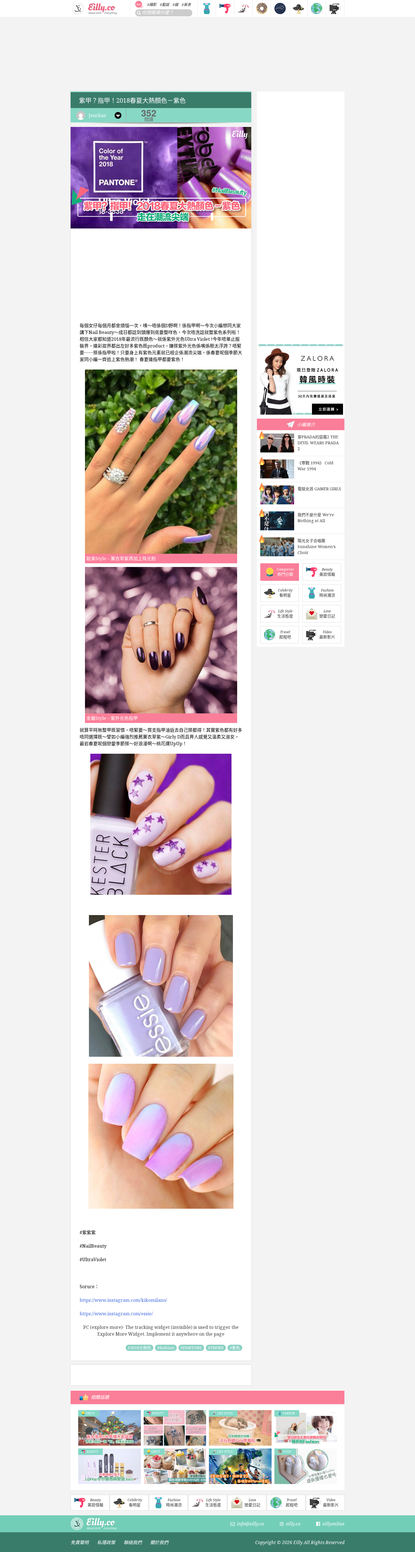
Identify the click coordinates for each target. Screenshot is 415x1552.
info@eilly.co (250, 1524)
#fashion (165, 1347)
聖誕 (165, 4)
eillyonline (333, 1524)
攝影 (152, 4)
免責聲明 (80, 1542)
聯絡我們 (133, 1542)
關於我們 (159, 1542)
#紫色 (235, 1347)
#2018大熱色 (139, 1347)
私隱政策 (106, 1542)
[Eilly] (95, 8)
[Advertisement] (207, 54)
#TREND (216, 1347)
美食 (187, 4)
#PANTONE (191, 1347)
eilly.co (293, 1524)
